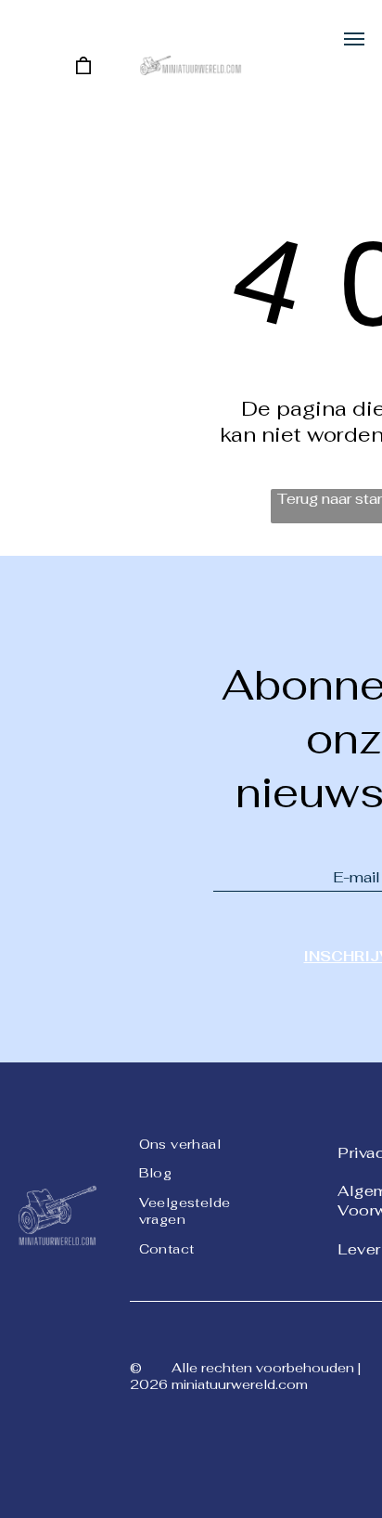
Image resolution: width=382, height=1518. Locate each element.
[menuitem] (206, 1142)
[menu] (354, 39)
